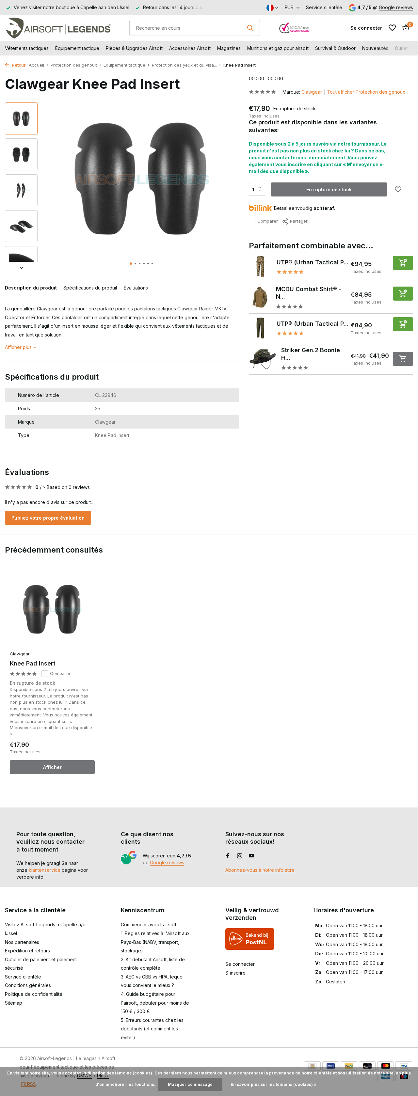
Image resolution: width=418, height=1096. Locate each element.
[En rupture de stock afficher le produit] (403, 359)
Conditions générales (28, 985)
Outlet (401, 48)
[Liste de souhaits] (392, 27)
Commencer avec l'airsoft (148, 924)
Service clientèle (324, 7)
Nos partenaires (22, 942)
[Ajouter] (403, 263)
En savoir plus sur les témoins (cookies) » (273, 1084)
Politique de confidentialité (33, 994)
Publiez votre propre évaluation (48, 518)
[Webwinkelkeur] (294, 28)
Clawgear (311, 92)
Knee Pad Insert (33, 663)
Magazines (229, 48)
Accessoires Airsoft (190, 48)
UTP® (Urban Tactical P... (312, 261)
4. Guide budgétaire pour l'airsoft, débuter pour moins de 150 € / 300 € (155, 1002)
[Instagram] (239, 856)
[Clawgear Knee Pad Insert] (52, 609)
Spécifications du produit (90, 287)
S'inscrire (235, 973)
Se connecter (240, 964)
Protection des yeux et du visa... (184, 65)
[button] (130, 263)
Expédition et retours (27, 950)
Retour (18, 65)
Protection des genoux (74, 65)
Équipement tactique (77, 48)
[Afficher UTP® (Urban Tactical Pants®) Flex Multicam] (260, 266)
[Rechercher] (250, 27)
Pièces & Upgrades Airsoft (134, 48)
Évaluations (136, 287)
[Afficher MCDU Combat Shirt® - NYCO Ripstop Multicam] (260, 297)
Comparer (267, 221)
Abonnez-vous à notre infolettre (260, 870)
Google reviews (396, 7)
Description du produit (31, 287)
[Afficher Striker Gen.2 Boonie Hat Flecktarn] (263, 358)
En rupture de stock (329, 189)
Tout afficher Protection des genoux (366, 92)
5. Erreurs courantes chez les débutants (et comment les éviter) (152, 1028)
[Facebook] (228, 856)
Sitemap (13, 1003)
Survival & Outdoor (335, 48)
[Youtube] (251, 856)
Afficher (52, 767)
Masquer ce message (190, 1084)
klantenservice (44, 870)
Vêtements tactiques (27, 48)
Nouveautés (375, 48)
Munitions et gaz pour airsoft (278, 48)
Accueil (36, 65)
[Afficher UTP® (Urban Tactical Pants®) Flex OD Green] (260, 328)
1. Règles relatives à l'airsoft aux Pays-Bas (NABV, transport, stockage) (155, 942)
